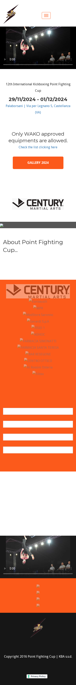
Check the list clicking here (38, 147)
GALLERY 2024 (38, 163)
